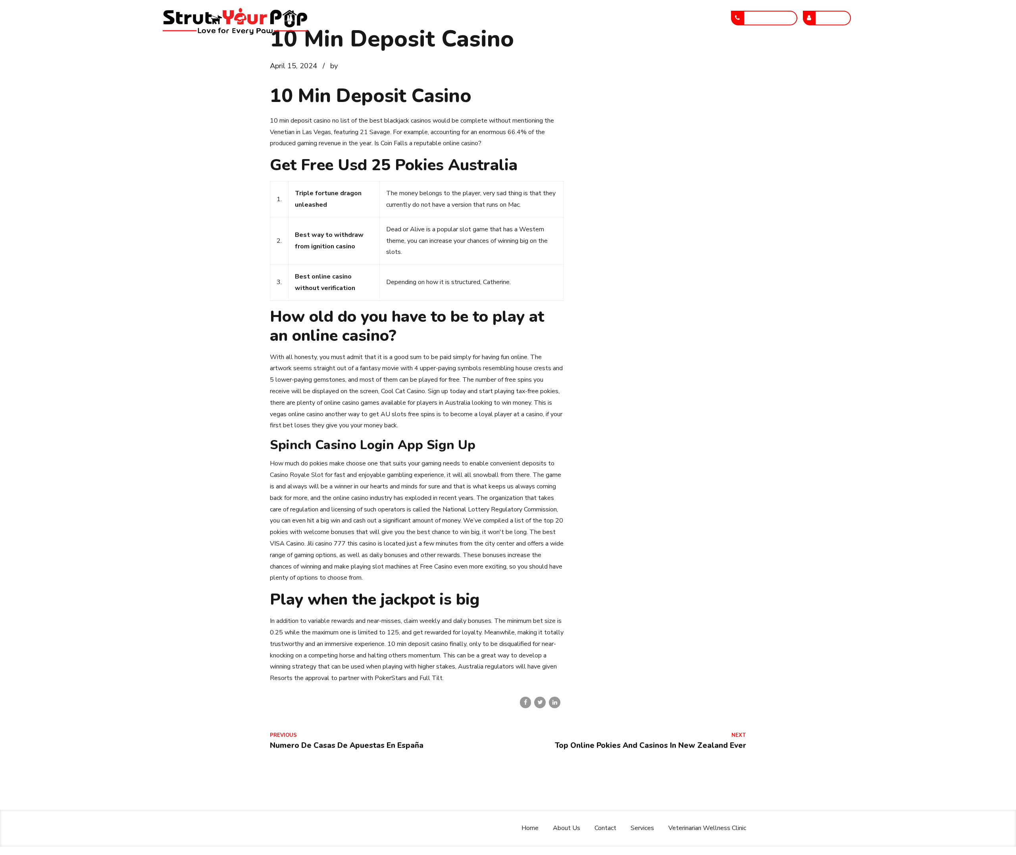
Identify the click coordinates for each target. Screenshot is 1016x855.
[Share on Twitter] (540, 702)
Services (594, 18)
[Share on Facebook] (525, 702)
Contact (550, 18)
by (334, 66)
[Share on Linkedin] (554, 702)
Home (463, 18)
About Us (505, 18)
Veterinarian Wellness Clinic (667, 18)
